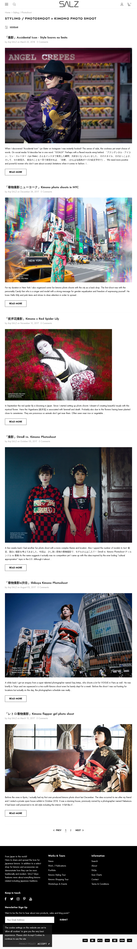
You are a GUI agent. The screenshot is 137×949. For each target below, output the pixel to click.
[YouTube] (30, 899)
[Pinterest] (24, 899)
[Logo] (69, 4)
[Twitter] (11, 899)
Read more (15, 172)
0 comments (42, 42)
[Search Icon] (17, 4)
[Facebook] (5, 899)
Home (7, 12)
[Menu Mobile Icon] (6, 4)
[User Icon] (122, 4)
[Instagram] (18, 899)
